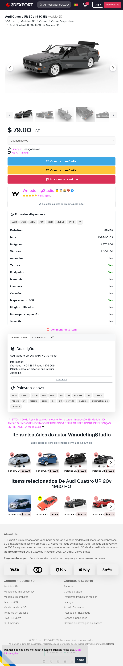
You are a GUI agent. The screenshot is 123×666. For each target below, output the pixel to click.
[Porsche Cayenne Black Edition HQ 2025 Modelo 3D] (75, 459)
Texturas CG (11, 602)
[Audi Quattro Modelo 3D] (47, 503)
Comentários (39, 337)
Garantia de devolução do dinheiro (83, 623)
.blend (61, 222)
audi (14, 395)
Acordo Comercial (74, 607)
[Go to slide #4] (85, 114)
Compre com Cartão (64, 161)
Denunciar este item (63, 329)
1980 (52, 395)
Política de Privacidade (77, 612)
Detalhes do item (18, 337)
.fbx (23, 222)
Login (98, 4)
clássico (83, 401)
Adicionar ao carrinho (63, 179)
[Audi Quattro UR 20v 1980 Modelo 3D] (75, 503)
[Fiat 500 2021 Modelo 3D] (19, 459)
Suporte (68, 586)
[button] (110, 462)
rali (88, 395)
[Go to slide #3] (64, 114)
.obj (32, 222)
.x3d (50, 222)
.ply (41, 222)
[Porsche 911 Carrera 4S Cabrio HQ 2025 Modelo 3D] (103, 459)
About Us (11, 534)
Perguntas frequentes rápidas (80, 597)
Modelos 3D (11, 586)
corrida (99, 395)
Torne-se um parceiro (16, 612)
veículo (33, 401)
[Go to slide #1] (23, 114)
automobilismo (100, 401)
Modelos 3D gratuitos (16, 597)
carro (44, 401)
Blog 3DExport (12, 618)
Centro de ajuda (73, 591)
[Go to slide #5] (105, 114)
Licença (68, 602)
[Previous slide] (10, 67)
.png (71, 222)
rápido (15, 401)
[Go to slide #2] (44, 114)
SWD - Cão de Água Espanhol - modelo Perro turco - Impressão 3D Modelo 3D (58, 419)
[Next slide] (113, 67)
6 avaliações (44, 195)
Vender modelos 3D (15, 607)
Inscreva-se (112, 4)
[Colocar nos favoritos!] (26, 463)
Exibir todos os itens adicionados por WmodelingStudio (61, 442)
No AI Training (20, 152)
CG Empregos (12, 623)
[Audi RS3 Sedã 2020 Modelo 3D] (19, 503)
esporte (78, 395)
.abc (14, 222)
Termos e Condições (75, 618)
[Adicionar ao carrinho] (20, 463)
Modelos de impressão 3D (19, 591)
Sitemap (110, 644)
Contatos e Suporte (78, 581)
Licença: (17, 149)
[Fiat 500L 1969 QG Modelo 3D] (47, 459)
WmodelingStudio (38, 190)
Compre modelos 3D (19, 581)
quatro (24, 395)
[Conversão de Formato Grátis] (80, 222)
